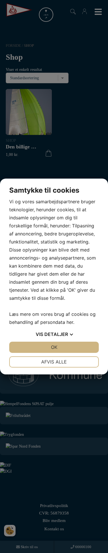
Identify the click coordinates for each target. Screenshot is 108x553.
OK (54, 347)
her (70, 322)
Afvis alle (54, 362)
